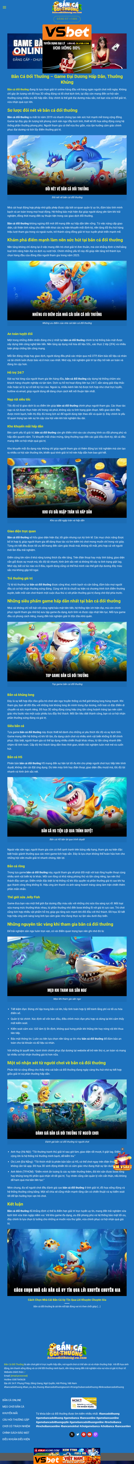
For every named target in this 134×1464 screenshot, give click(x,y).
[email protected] (19, 1375)
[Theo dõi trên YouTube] (89, 1434)
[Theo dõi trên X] (72, 1434)
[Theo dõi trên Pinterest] (83, 1434)
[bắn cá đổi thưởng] (67, 7)
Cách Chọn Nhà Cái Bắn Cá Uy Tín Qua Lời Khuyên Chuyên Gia (67, 1299)
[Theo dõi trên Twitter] (78, 1434)
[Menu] (4, 7)
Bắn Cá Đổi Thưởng (14, 1364)
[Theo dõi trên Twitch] (95, 1434)
